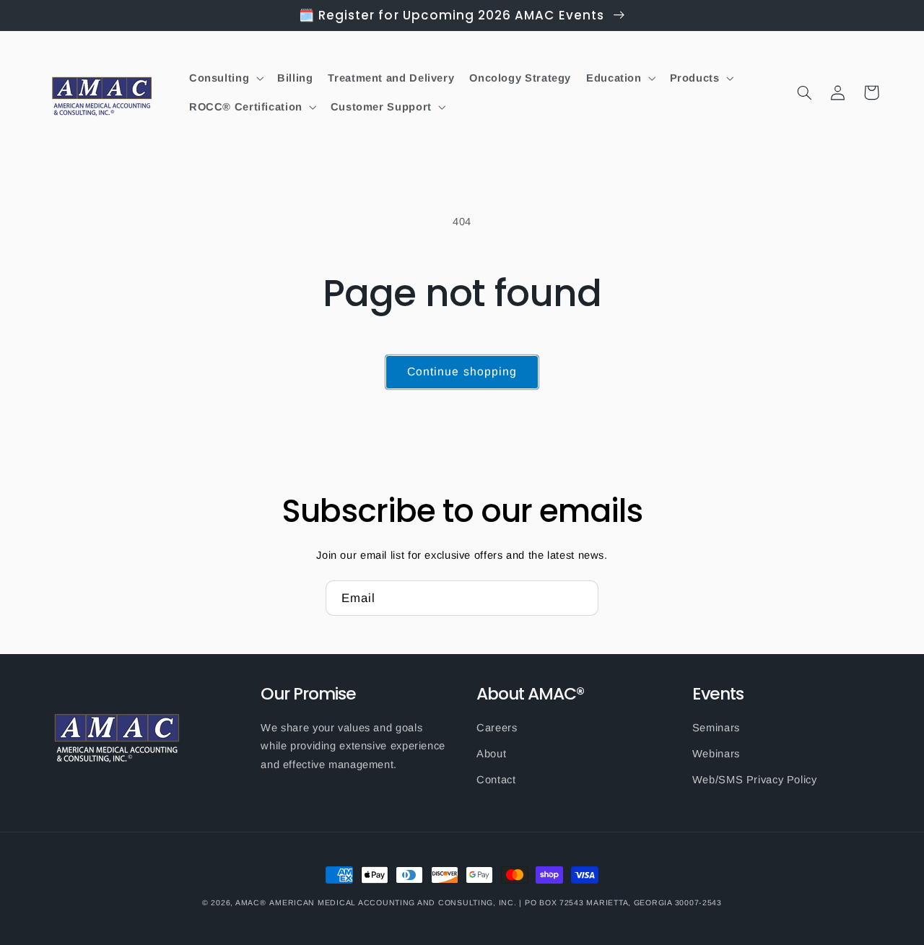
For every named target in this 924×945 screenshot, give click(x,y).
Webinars (716, 753)
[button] (225, 78)
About (491, 753)
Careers (496, 727)
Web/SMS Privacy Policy (754, 779)
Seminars (716, 727)
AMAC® (250, 902)
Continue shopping (462, 371)
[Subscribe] (581, 598)
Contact (495, 779)
